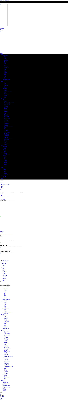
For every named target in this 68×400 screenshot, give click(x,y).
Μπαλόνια (4, 270)
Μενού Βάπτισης (6, 354)
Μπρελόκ (5, 142)
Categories (1, 182)
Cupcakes (5, 87)
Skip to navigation (2, 0)
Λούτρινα (4, 168)
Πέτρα (5, 64)
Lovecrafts (4, 264)
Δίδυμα (5, 171)
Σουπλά (5, 110)
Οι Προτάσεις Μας (6, 67)
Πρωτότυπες (5, 61)
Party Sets (5, 324)
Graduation (4, 265)
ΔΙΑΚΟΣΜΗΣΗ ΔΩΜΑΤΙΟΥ (6, 385)
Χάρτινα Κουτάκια (6, 60)
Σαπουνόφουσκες (6, 125)
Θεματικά (5, 147)
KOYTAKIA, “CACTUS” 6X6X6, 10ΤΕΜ (6, 234)
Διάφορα (5, 131)
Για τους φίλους (4, 165)
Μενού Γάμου (5, 109)
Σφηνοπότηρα (5, 158)
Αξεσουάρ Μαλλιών (6, 156)
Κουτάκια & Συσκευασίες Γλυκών (8, 91)
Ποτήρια (5, 83)
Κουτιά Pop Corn (6, 353)
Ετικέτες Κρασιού (6, 120)
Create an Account (2, 396)
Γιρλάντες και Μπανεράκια (7, 333)
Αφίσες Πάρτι (5, 358)
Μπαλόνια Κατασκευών (7, 377)
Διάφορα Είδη (5, 93)
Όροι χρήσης (4, 276)
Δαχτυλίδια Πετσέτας (6, 116)
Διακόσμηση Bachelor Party (6, 383)
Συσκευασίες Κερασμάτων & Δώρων (8, 126)
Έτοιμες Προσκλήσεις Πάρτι (6, 96)
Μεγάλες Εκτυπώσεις (6, 123)
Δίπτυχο (5, 57)
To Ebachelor (4, 273)
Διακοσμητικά (5, 172)
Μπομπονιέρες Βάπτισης (5, 73)
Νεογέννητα (4, 169)
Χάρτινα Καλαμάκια (6, 319)
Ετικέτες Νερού (6, 105)
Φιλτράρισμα (21, 192)
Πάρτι (3, 357)
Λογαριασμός (4, 278)
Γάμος (3, 99)
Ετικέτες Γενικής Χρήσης (7, 104)
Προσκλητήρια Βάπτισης (5, 68)
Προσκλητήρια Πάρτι (5, 326)
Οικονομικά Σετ (6, 66)
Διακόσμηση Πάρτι (5, 88)
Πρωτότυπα (5, 72)
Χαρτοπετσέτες (6, 318)
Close (0, 189)
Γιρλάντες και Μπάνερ (6, 321)
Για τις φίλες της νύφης (5, 382)
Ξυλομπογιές (5, 144)
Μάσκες (5, 323)
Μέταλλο (5, 65)
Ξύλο (4, 78)
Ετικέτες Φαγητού (6, 106)
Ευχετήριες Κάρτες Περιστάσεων (6, 174)
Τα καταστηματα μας (3, 263)
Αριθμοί (5, 151)
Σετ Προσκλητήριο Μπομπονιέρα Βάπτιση (7, 312)
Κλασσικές (5, 289)
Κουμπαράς (5, 140)
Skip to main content (6, 0)
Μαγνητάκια (5, 370)
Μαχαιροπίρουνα (6, 84)
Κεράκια (5, 86)
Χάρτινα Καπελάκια (6, 139)
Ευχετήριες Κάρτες (6, 107)
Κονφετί (5, 148)
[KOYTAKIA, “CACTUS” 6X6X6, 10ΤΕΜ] (7, 215)
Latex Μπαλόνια (5, 146)
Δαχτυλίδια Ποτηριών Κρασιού (7, 103)
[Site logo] (4, 25)
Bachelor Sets (5, 153)
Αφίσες (5, 100)
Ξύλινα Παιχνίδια (6, 372)
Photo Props (5, 90)
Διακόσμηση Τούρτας (6, 320)
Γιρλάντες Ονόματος (6, 114)
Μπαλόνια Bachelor (5, 384)
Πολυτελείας (5, 58)
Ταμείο (3, 280)
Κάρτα (5, 56)
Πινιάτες (5, 92)
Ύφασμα (5, 62)
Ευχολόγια (5, 108)
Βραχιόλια (5, 159)
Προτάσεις (5, 300)
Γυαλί (5, 76)
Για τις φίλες (4, 163)
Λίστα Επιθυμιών (5, 279)
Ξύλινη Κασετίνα (6, 371)
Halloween (4, 177)
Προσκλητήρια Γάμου (5, 55)
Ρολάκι (5, 69)
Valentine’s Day (4, 176)
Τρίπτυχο (5, 71)
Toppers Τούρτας (6, 137)
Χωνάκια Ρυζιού (6, 111)
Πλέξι (5, 63)
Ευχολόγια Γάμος (6, 339)
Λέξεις (5, 150)
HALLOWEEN (4, 389)
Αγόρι (5, 97)
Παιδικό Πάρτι (4, 269)
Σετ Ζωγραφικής (6, 373)
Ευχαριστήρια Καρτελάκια (7, 351)
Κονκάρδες (5, 141)
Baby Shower (4, 388)
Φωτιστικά (5, 173)
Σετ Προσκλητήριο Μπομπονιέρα (6, 79)
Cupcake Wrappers (6, 130)
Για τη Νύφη (4, 155)
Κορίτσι (5, 329)
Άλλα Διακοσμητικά (6, 94)
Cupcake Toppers (6, 115)
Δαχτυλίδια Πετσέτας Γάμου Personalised (9, 102)
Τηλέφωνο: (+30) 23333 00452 (5, 260)
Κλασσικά (5, 95)
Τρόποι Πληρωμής (5, 275)
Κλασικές (5, 74)
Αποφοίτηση (4, 390)
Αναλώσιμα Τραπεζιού (5, 82)
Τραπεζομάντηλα (6, 85)
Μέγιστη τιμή (11, 192)
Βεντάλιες (5, 101)
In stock (2, 195)
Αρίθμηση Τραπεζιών (6, 112)
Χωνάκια (5, 127)
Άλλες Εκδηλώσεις (5, 271)
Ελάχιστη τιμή (1, 192)
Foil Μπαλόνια (4, 149)
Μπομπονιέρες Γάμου (5, 59)
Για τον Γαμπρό (4, 381)
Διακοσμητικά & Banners (7, 154)
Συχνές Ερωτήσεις (5, 274)
